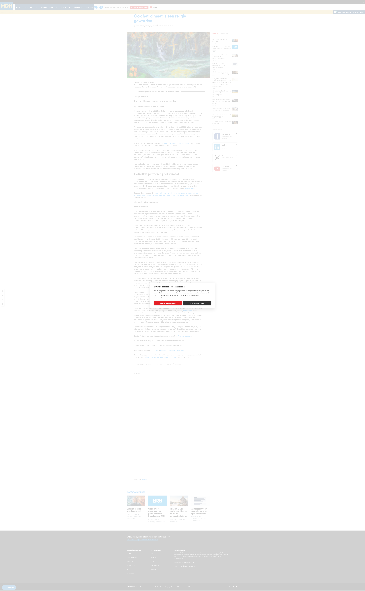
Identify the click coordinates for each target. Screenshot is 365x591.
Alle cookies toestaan (168, 303)
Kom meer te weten (160, 298)
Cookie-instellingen (197, 303)
